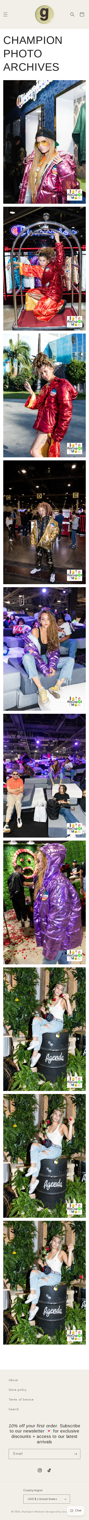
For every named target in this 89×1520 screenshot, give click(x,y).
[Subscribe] (75, 1454)
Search (14, 1409)
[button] (5, 14)
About (13, 1380)
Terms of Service (21, 1399)
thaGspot (28, 1512)
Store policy (18, 1389)
